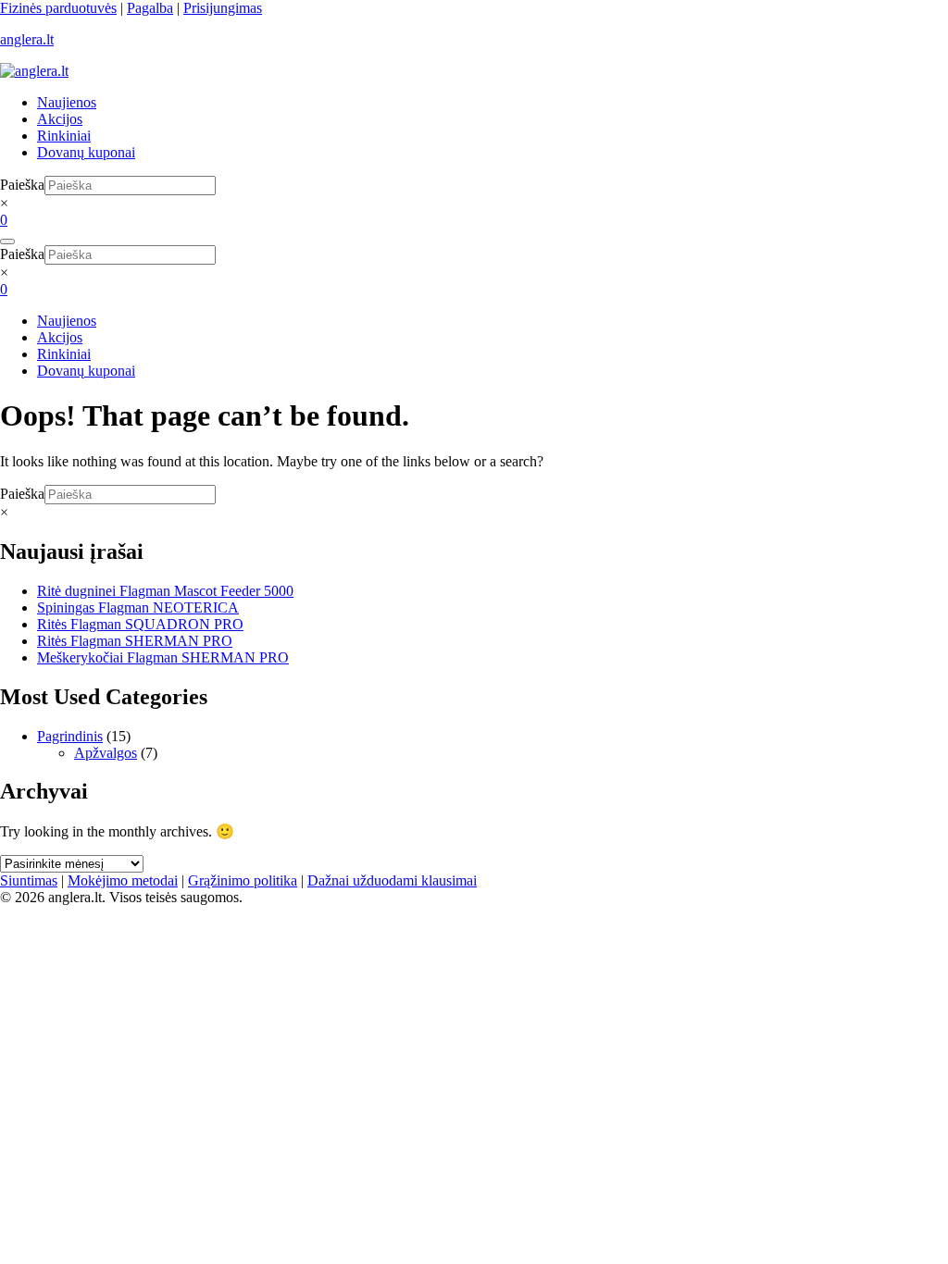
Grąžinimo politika (242, 880)
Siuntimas (28, 880)
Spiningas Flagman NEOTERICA (138, 607)
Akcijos (59, 119)
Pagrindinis (70, 736)
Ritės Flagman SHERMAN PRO (134, 641)
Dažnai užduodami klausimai (392, 880)
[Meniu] (7, 241)
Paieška (22, 184)
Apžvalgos (105, 753)
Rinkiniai (64, 135)
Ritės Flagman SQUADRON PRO (140, 624)
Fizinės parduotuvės (58, 8)
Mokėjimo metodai (123, 880)
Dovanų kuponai (86, 152)
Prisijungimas (222, 8)
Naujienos (66, 102)
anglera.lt (27, 39)
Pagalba (150, 8)
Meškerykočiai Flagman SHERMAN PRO (163, 657)
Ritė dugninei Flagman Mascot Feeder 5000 (165, 591)
